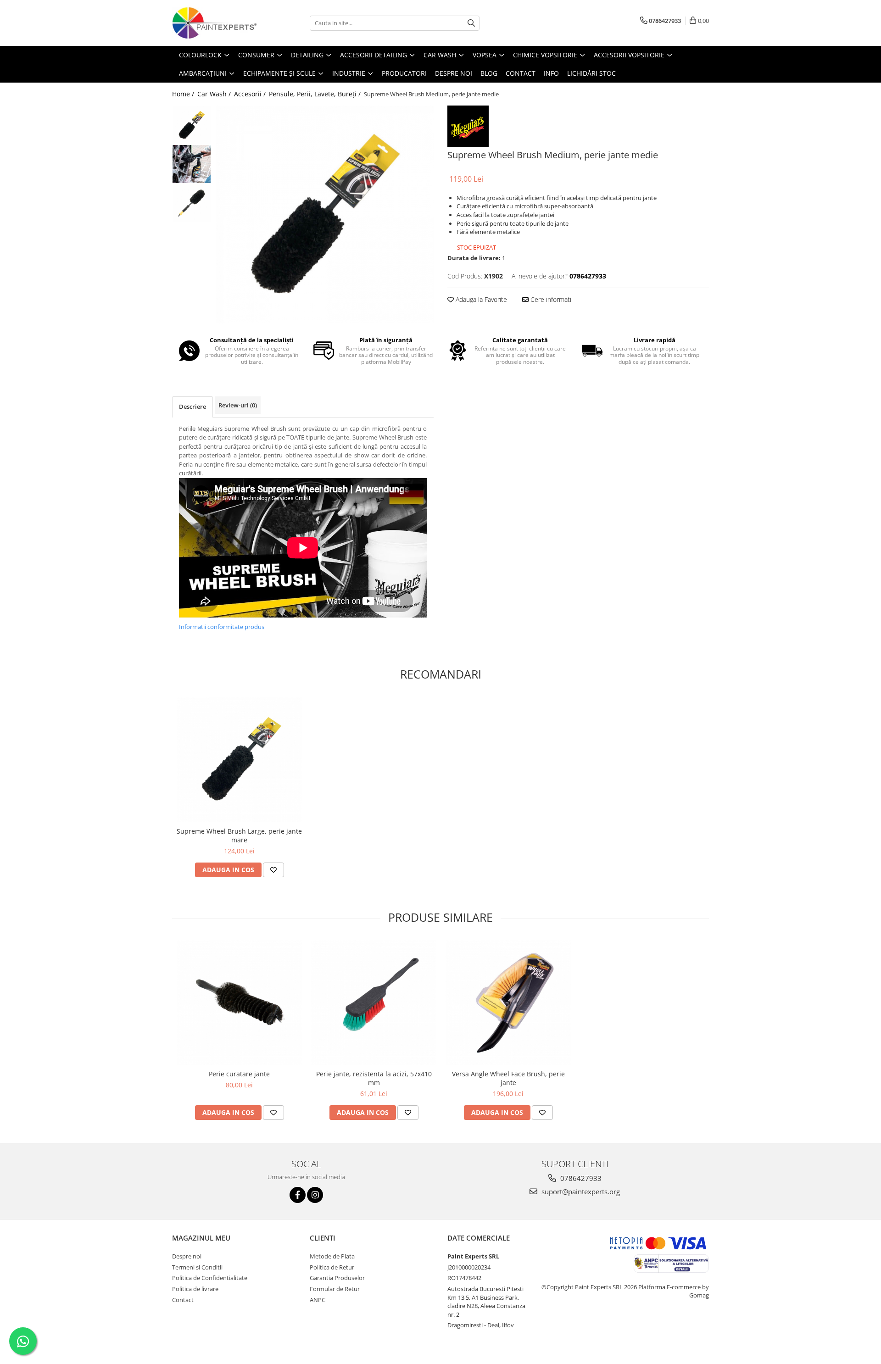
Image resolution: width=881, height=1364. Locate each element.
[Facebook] (298, 1195)
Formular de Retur (335, 1289)
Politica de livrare (195, 1289)
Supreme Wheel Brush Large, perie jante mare (239, 835)
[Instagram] (315, 1195)
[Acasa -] (218, 23)
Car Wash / (215, 93)
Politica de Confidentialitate (209, 1278)
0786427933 (580, 1178)
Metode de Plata (332, 1256)
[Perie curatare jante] (239, 1002)
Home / (184, 93)
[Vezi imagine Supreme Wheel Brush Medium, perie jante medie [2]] (192, 203)
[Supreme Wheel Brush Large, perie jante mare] (239, 759)
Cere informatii (551, 299)
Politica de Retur (332, 1267)
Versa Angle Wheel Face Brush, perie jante (508, 1078)
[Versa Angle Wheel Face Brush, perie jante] (508, 1002)
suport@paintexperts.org (580, 1191)
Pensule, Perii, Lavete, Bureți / (315, 93)
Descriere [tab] (192, 406)
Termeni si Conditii (197, 1267)
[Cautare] (471, 23)
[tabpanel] (325, 214)
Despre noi (186, 1256)
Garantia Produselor (337, 1278)
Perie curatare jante (239, 1073)
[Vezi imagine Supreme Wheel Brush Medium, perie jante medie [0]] (192, 125)
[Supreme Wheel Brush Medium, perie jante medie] (325, 214)
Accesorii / (251, 93)
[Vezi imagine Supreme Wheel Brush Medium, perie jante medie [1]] (192, 164)
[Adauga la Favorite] (273, 870)
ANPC (317, 1300)
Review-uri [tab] (237, 405)
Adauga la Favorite (480, 299)
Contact (183, 1300)
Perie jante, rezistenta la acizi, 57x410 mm (374, 1078)
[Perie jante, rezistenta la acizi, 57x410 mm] (373, 1002)
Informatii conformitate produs (221, 627)
